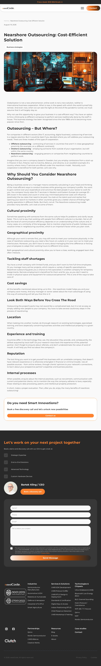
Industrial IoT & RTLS (36, 604)
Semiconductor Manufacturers (34, 589)
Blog (53, 632)
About (53, 639)
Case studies (80, 628)
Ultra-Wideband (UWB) (84, 590)
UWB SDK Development (61, 587)
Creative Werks (34, 643)
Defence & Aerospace (36, 600)
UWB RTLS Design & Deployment (59, 596)
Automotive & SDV (35, 593)
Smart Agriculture (35, 607)
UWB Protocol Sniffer (59, 591)
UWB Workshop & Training (61, 614)
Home (6, 21)
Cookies (94, 657)
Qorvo (77, 612)
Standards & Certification (61, 600)
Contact (78, 632)
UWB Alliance (33, 639)
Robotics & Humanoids (37, 597)
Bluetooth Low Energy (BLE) (84, 595)
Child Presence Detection (61, 611)
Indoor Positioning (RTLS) (61, 607)
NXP (76, 616)
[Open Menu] (82, 8)
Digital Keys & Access (59, 604)
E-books (54, 636)
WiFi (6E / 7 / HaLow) (83, 609)
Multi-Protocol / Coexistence (81, 604)
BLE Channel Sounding (84, 599)
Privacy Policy (45, 553)
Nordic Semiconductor (84, 619)
